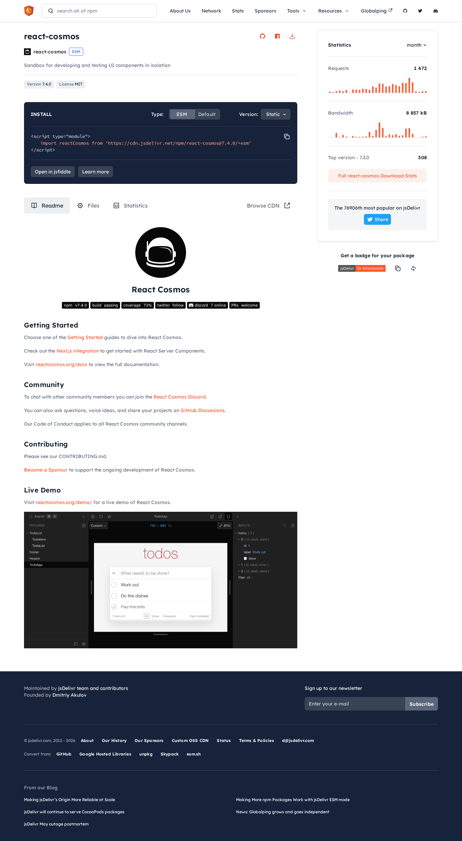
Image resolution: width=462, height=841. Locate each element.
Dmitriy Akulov (69, 695)
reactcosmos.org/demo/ (64, 502)
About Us (180, 11)
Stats (238, 11)
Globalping (374, 11)
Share (381, 219)
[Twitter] (420, 11)
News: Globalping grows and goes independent (282, 811)
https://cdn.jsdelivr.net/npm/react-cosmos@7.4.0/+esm (178, 143)
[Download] (292, 36)
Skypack (170, 753)
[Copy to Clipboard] (287, 136)
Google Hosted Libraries (105, 753)
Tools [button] (293, 11)
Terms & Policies (256, 740)
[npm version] (75, 305)
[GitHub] (405, 11)
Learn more (95, 172)
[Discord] (435, 11)
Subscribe (422, 704)
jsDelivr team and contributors (93, 688)
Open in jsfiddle (53, 172)
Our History (114, 740)
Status (224, 740)
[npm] (277, 36)
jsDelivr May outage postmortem (56, 823)
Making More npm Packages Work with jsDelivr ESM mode (293, 799)
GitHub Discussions (203, 410)
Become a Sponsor (46, 470)
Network (211, 11)
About (87, 740)
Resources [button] (330, 11)
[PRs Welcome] (244, 305)
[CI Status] (105, 305)
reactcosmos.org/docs (61, 364)
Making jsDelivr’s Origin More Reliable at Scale (69, 799)
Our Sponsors (149, 740)
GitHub (63, 753)
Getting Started (85, 337)
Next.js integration (77, 351)
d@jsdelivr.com (298, 740)
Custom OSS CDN (190, 740)
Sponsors (265, 11)
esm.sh (194, 753)
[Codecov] (137, 305)
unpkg (146, 753)
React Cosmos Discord (180, 397)
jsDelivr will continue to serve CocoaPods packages (74, 811)
